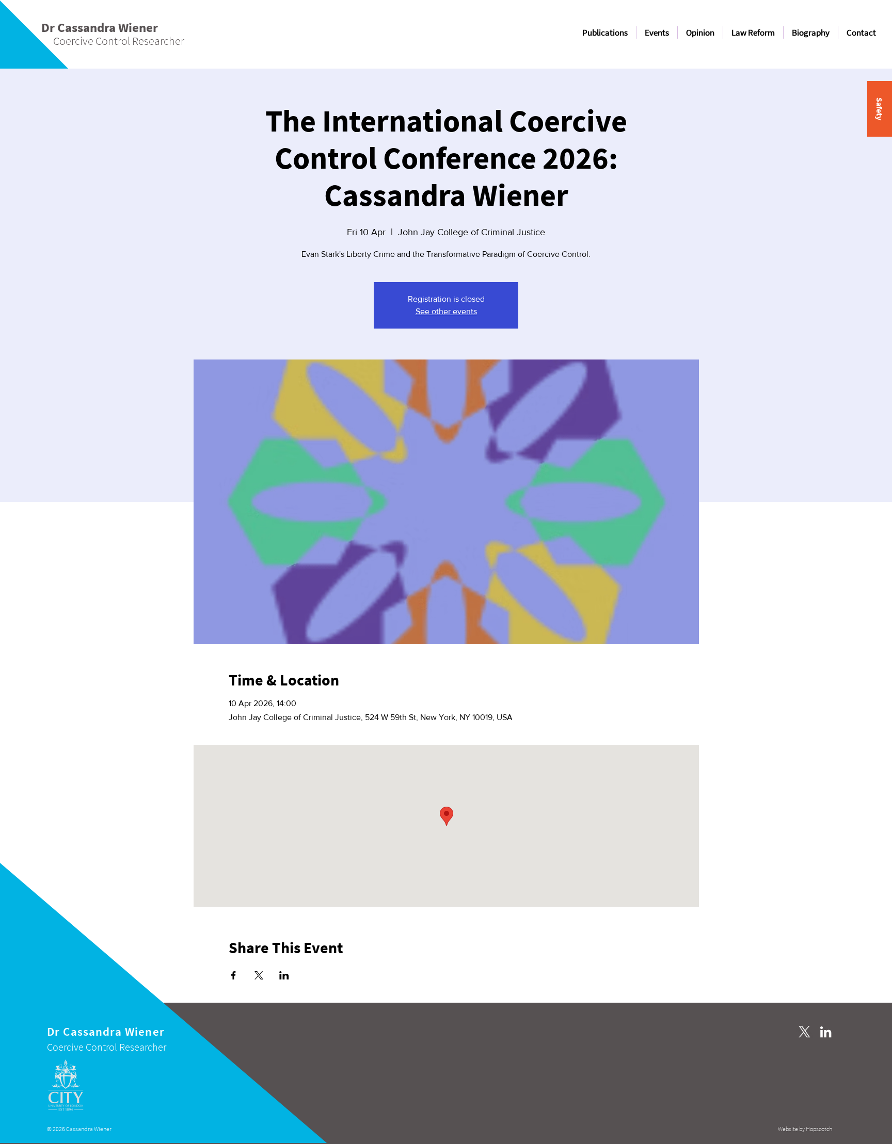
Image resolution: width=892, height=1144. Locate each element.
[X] (805, 1032)
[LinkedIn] (826, 1032)
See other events (446, 311)
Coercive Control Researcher (106, 1046)
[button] (879, 109)
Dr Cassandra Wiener (106, 1031)
